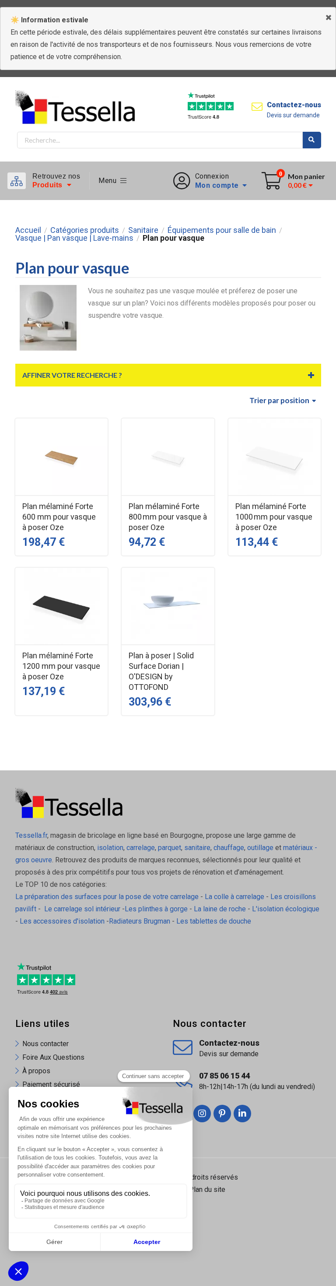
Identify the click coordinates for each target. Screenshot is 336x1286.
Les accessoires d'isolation (62, 921)
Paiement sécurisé (51, 1084)
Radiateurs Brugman (139, 921)
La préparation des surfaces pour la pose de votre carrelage (107, 896)
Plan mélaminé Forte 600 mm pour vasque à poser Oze (59, 517)
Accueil (28, 230)
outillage (260, 847)
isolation (109, 847)
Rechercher (312, 140)
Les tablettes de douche (214, 921)
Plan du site (207, 1189)
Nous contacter (45, 1044)
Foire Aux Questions (53, 1057)
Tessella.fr (31, 835)
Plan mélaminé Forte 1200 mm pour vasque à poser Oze (61, 666)
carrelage (140, 847)
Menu (109, 180)
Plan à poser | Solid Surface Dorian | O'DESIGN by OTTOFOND (161, 671)
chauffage (229, 847)
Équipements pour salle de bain (222, 230)
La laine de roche (220, 909)
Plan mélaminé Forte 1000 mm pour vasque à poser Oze (273, 517)
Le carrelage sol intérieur (82, 909)
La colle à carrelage (234, 896)
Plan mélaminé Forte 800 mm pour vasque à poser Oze (168, 517)
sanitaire (197, 847)
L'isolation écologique (285, 909)
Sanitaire (143, 230)
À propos (36, 1071)
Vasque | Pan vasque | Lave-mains (74, 238)
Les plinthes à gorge (156, 909)
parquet (169, 847)
